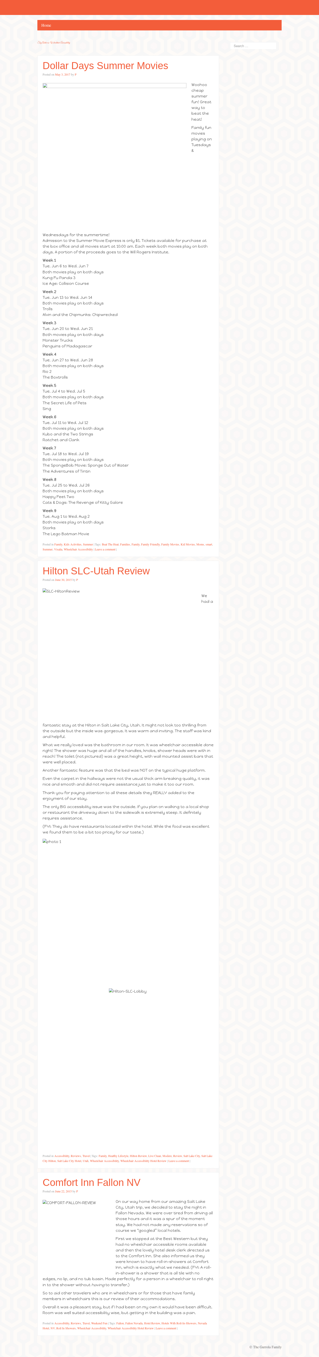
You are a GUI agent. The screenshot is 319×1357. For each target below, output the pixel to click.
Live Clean (154, 1156)
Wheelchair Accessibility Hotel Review (143, 1161)
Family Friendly (150, 544)
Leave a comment (105, 549)
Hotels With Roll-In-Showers (178, 1323)
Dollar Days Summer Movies (105, 65)
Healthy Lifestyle (118, 1156)
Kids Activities (72, 544)
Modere (167, 1156)
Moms (200, 544)
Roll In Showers (66, 1328)
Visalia (58, 549)
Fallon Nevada (134, 1323)
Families (125, 544)
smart (209, 544)
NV (53, 1328)
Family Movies (170, 544)
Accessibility (61, 1156)
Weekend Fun (99, 1323)
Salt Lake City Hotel (69, 1161)
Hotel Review (152, 1323)
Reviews (76, 1156)
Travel (86, 1156)
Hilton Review (138, 1156)
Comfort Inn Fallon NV (92, 1182)
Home (46, 25)
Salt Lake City (191, 1156)
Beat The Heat (110, 544)
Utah (85, 1161)
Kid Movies (188, 544)
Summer (88, 544)
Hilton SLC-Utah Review (96, 570)
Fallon (120, 1323)
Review (177, 1156)
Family (58, 544)
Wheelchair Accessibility (78, 549)
